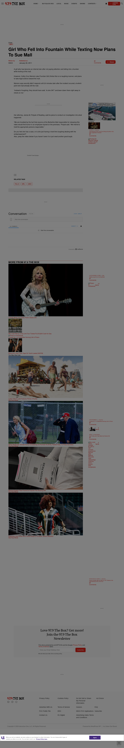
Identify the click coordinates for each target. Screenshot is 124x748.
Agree (95, 737)
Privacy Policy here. (41, 739)
